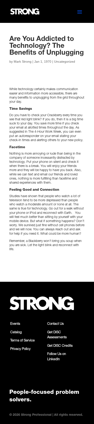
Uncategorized (64, 61)
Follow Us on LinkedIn (56, 356)
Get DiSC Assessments (57, 335)
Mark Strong (22, 61)
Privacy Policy (20, 349)
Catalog (16, 332)
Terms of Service (22, 340)
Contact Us (55, 324)
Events (15, 324)
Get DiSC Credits (60, 346)
